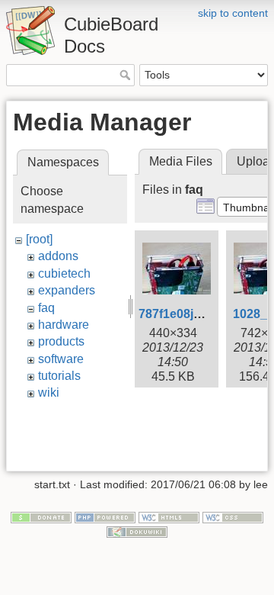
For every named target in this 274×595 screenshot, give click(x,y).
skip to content (233, 13)
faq (46, 307)
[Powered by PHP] (105, 516)
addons (58, 255)
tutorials (59, 375)
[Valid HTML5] (169, 516)
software (61, 358)
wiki (48, 392)
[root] (39, 239)
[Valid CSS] (232, 516)
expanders (66, 290)
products (61, 341)
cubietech (64, 273)
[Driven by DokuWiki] (137, 532)
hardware (63, 324)
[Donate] (41, 516)
